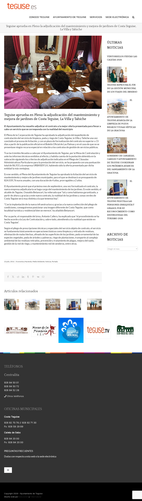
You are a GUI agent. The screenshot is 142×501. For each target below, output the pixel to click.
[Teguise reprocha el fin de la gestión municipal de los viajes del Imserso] (117, 75)
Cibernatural (35, 497)
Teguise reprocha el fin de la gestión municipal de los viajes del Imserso (122, 88)
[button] (133, 17)
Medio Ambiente (38, 261)
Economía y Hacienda (24, 261)
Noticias (48, 261)
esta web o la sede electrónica (41, 456)
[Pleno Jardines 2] (53, 72)
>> (17, 396)
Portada (55, 261)
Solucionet (23, 497)
